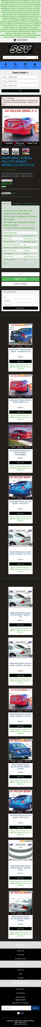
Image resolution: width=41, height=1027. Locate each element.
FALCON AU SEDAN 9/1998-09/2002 (14, 100)
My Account (20, 950)
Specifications (17, 203)
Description (6, 203)
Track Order (20, 954)
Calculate (21, 308)
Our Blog (20, 978)
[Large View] (5, 151)
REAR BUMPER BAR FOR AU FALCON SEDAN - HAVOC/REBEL (20, 453)
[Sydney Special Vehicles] (20, 49)
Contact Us (20, 970)
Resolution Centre (20, 958)
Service (21, 945)
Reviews (27, 203)
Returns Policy (20, 997)
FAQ (20, 974)
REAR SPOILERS (32, 100)
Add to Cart (21, 279)
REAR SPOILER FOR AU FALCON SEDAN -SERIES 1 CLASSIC (20, 919)
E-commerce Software (18, 1024)
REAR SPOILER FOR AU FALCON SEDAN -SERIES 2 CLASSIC (20, 767)
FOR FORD (10, 98)
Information (21, 983)
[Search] (36, 57)
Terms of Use (20, 989)
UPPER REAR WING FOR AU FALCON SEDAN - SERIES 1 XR (20, 615)
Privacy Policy (20, 993)
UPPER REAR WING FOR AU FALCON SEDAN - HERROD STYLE (20, 868)
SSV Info (20, 964)
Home (3, 98)
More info (13, 193)
